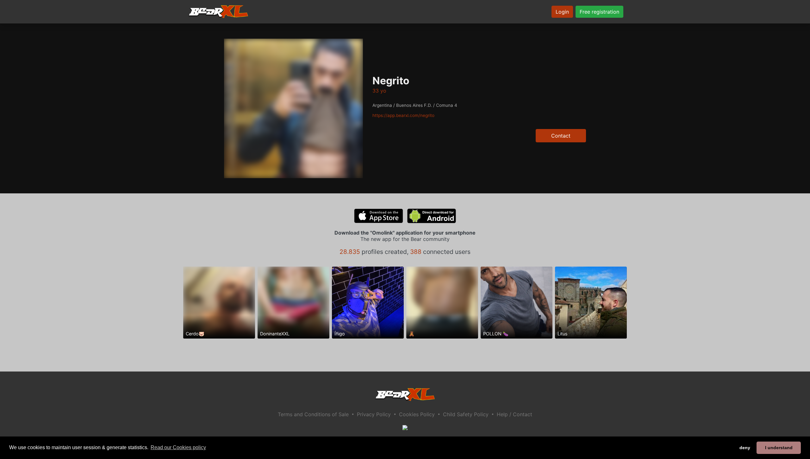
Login (562, 12)
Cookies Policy (417, 414)
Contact (560, 136)
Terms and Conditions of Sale (313, 414)
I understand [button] (779, 447)
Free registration (599, 12)
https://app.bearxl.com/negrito (403, 115)
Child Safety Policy (466, 414)
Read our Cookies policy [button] (178, 447)
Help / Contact (514, 414)
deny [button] (744, 447)
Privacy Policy (374, 414)
